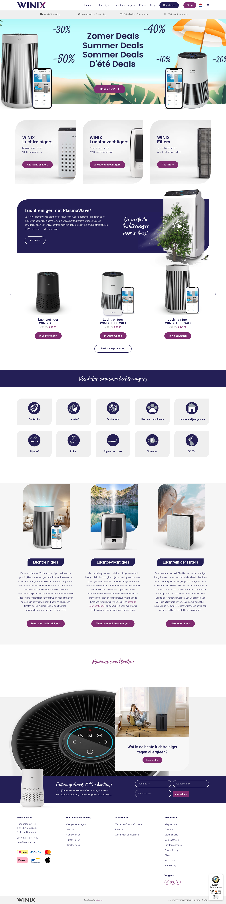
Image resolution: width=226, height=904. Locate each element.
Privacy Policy (73, 840)
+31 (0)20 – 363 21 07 (27, 838)
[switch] (216, 897)
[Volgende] (215, 294)
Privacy (196, 900)
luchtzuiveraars (76, 221)
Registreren (169, 5)
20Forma (99, 900)
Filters (163, 141)
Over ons (70, 829)
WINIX (28, 137)
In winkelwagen (48, 335)
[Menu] (221, 876)
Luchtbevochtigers (109, 141)
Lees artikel (158, 760)
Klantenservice (73, 834)
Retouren (119, 829)
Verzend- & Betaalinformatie (128, 824)
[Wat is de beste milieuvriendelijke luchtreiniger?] (158, 712)
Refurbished (170, 860)
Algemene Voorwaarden (127, 834)
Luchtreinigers (37, 141)
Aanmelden (181, 794)
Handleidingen (73, 845)
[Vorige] (11, 294)
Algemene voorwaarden (180, 900)
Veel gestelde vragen (76, 824)
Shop (189, 5)
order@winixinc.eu (26, 842)
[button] (203, 5)
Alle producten (171, 824)
